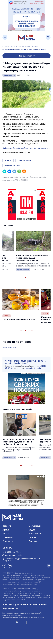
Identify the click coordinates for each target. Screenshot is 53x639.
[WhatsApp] (19, 171)
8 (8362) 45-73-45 (13, 552)
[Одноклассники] (24, 171)
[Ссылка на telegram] (10, 566)
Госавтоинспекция (24, 160)
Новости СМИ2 (9, 347)
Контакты (7, 548)
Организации (35, 526)
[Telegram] (14, 171)
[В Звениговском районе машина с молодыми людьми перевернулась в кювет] (33, 241)
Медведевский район (12, 165)
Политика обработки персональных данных (24, 604)
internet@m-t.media (13, 555)
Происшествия (9, 75)
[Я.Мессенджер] (4, 171)
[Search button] (48, 37)
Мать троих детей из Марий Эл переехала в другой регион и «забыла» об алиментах (18, 441)
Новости (6, 526)
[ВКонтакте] (9, 171)
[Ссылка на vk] (4, 566)
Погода (32, 537)
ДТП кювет (8, 160)
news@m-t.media (33, 368)
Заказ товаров (36, 533)
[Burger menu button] (4, 37)
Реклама (33, 541)
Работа (5, 533)
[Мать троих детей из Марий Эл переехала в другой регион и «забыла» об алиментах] (19, 424)
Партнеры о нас (10, 608)
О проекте (7, 541)
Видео (32, 529)
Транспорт (7, 537)
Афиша (5, 529)
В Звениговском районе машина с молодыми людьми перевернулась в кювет (33, 257)
